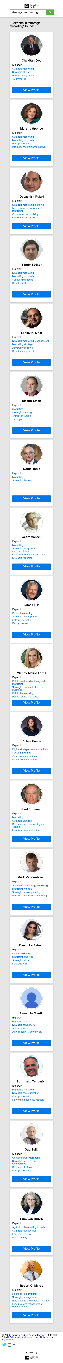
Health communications (25, 759)
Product (22, 613)
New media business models (28, 1100)
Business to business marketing (29, 895)
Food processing (21, 1234)
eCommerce (19, 79)
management (30, 341)
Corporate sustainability (25, 214)
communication (25, 1093)
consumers (23, 1025)
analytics (22, 957)
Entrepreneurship (22, 143)
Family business (21, 623)
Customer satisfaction (24, 217)
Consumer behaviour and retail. (29, 554)
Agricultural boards (28, 1227)
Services (22, 279)
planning (28, 205)
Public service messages (25, 696)
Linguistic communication (26, 830)
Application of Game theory (27, 1032)
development (24, 616)
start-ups (17, 419)
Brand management (23, 351)
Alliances (22, 72)
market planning (26, 892)
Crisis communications (24, 756)
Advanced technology (30, 885)
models (22, 889)
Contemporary (26, 1157)
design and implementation (23, 549)
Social (21, 752)
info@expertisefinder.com (20, 1337)
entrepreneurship (22, 416)
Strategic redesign (22, 558)
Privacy (44, 1337)
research (23, 140)
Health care (24, 1294)
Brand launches (20, 283)
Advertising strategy (23, 348)
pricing (21, 960)
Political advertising (23, 693)
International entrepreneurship (29, 147)
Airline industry (20, 1028)
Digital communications (30, 749)
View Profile (31, 90)
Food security (19, 1237)
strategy (22, 344)
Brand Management (23, 75)
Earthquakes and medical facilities (31, 1300)
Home (37, 1337)
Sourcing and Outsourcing (24, 1162)
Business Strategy (22, 1167)
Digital (21, 953)
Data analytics (19, 963)
